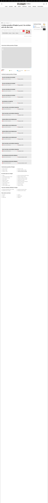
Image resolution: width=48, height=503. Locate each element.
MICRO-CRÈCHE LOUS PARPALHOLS (9, 119)
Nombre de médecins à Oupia (22, 177)
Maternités (4, 197)
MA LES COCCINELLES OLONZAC (8, 77)
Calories (19, 194)
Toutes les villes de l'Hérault (22, 171)
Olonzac (10, 33)
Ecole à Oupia (4, 179)
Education (24, 6)
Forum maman (40, 6)
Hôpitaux (19, 197)
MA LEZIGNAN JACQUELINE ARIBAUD (9, 155)
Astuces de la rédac (37, 27)
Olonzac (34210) (4, 168)
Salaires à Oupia (5, 181)
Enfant (19, 6)
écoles (29, 6)
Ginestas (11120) (20, 168)
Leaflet (30, 67)
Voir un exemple (43, 26)
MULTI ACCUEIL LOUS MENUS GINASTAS (10, 107)
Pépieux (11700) (4, 171)
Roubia (13, 33)
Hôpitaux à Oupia (20, 185)
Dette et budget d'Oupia (6, 185)
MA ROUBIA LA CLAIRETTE (7, 101)
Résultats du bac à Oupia (6, 190)
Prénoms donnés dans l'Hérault (23, 181)
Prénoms (34, 6)
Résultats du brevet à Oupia (22, 189)
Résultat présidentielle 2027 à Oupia (8, 189)
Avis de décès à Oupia (5, 182)
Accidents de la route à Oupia (22, 179)
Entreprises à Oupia (21, 182)
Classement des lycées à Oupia (7, 176)
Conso (6, 6)
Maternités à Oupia (5, 180)
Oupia (3, 175)
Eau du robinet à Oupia (6, 177)
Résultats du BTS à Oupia (22, 190)
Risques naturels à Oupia (22, 176)
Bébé (15, 6)
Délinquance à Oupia (21, 180)
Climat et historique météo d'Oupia (23, 175)
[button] (2, 48)
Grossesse (11, 6)
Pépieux (17, 33)
